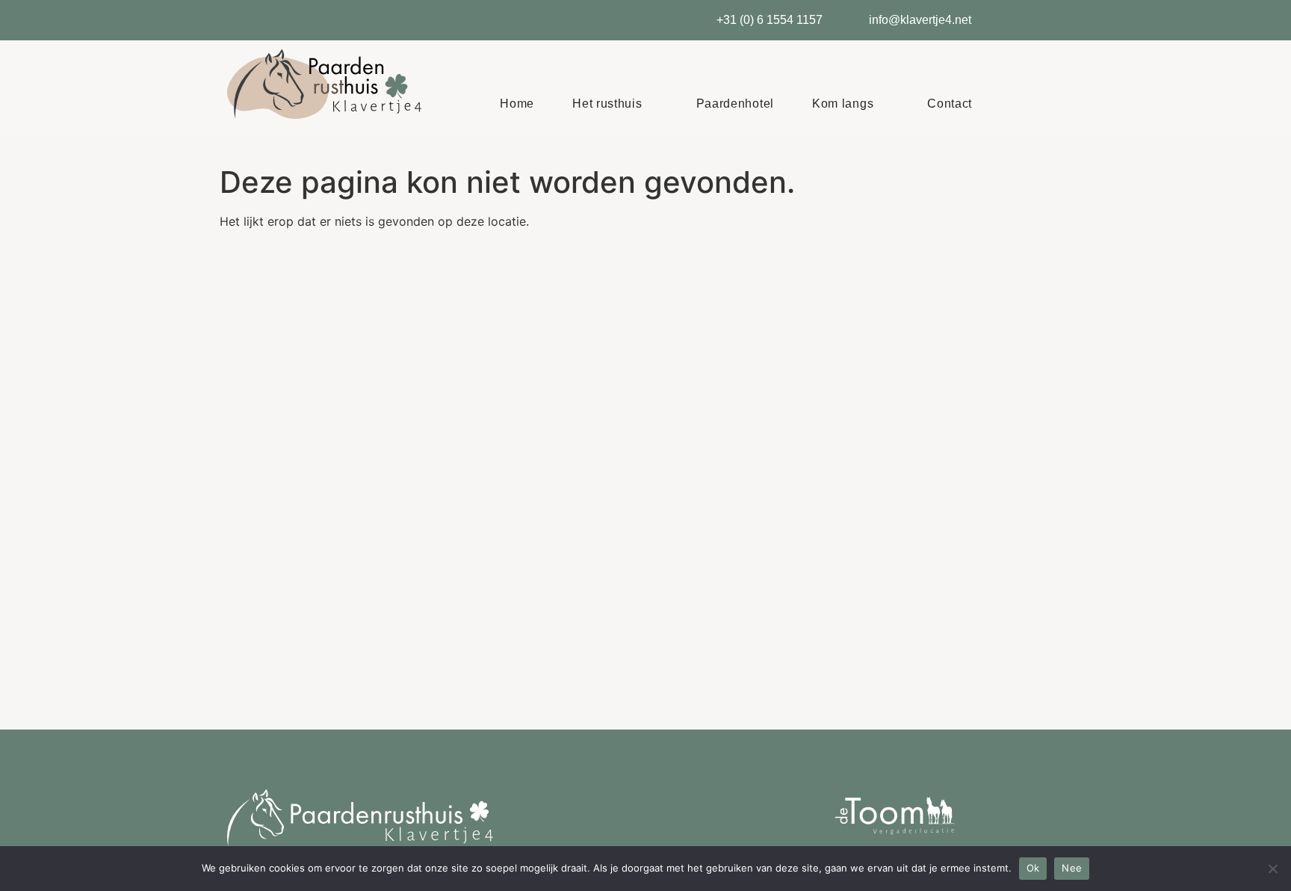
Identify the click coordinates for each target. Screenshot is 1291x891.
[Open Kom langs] (883, 104)
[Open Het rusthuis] (652, 104)
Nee (1072, 868)
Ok (1033, 868)
